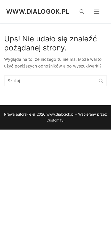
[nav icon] (96, 11)
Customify (55, 120)
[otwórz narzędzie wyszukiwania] (82, 11)
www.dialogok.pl (37, 11)
